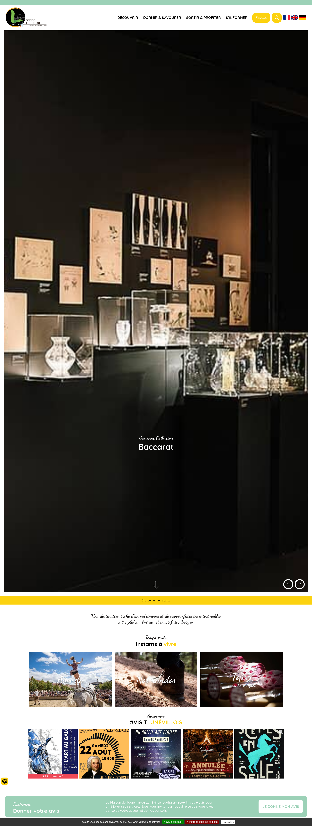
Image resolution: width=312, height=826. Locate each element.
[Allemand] (302, 17)
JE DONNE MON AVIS (281, 806)
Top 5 (241, 677)
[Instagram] (308, 3)
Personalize (228, 822)
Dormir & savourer (162, 17)
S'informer (236, 17)
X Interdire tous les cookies (202, 821)
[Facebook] (304, 3)
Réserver (261, 17)
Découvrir (127, 17)
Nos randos (156, 680)
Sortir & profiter (203, 17)
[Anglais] (294, 17)
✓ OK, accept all (172, 821)
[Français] (286, 17)
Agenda (70, 680)
